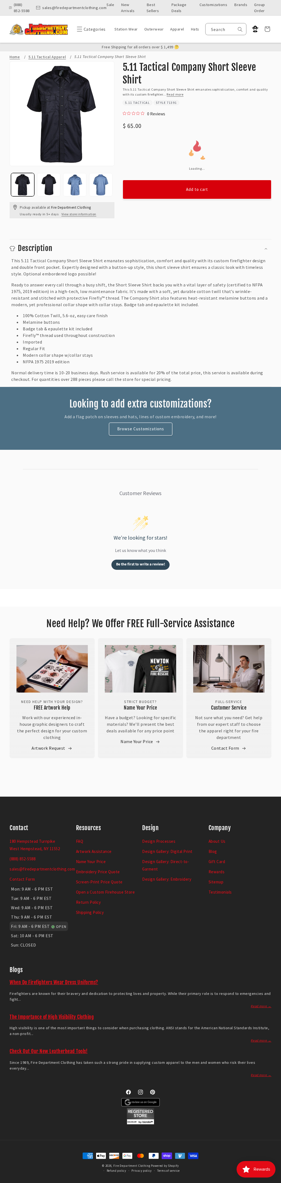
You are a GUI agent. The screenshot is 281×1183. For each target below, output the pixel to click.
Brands (240, 4)
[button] (89, 29)
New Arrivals (127, 7)
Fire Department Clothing (131, 1166)
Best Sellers (153, 7)
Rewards (217, 871)
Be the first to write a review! (140, 564)
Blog (213, 851)
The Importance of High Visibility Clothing (52, 1017)
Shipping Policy (90, 912)
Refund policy (116, 1171)
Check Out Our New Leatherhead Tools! (49, 1051)
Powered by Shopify (165, 1166)
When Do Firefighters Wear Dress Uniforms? (54, 982)
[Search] (240, 29)
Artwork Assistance (94, 851)
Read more (175, 94)
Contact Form (225, 748)
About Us (217, 841)
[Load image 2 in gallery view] (48, 184)
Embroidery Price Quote (98, 871)
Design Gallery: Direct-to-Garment (165, 865)
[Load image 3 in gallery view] (74, 184)
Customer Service (228, 708)
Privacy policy (141, 1171)
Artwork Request (48, 748)
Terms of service (168, 1171)
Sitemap (216, 882)
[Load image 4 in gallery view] (101, 184)
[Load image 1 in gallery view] (22, 184)
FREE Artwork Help (52, 708)
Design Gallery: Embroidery (166, 879)
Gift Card (217, 861)
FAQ (79, 841)
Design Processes (158, 841)
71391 (172, 103)
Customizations (213, 4)
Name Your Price (140, 708)
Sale (110, 4)
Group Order (259, 7)
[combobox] (226, 29)
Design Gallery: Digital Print (167, 851)
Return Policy (88, 902)
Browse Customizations (140, 428)
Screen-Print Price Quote (99, 882)
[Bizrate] (273, 1180)
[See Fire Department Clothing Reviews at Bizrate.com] (140, 1123)
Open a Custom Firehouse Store (105, 892)
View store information (78, 214)
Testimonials (220, 892)
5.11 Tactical (137, 103)
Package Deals (179, 7)
